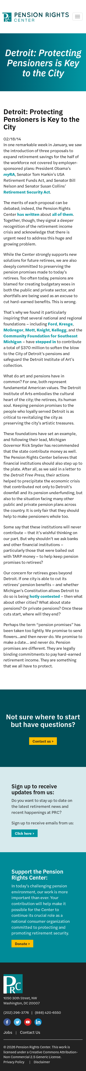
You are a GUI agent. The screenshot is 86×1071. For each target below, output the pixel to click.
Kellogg (59, 330)
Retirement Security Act (26, 192)
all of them (62, 214)
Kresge (66, 324)
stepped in (46, 341)
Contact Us (30, 1032)
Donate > (22, 943)
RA (9, 174)
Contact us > (43, 741)
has (20, 214)
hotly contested (45, 596)
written (32, 214)
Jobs (7, 1032)
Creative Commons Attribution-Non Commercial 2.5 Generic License (40, 1054)
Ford (52, 324)
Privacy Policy (13, 1061)
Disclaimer (42, 1061)
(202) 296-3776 (16, 1012)
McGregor (13, 330)
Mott (30, 330)
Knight (43, 330)
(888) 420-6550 (48, 1012)
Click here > (24, 833)
